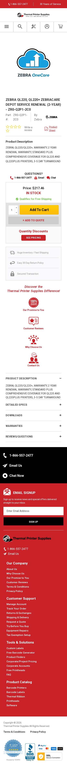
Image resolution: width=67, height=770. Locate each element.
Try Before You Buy (18, 626)
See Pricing (33, 237)
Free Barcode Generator (21, 652)
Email (41, 177)
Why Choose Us (15, 573)
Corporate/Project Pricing (22, 661)
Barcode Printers (16, 687)
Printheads (13, 701)
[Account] (47, 27)
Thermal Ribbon (16, 696)
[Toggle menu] (6, 27)
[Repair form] (33, 27)
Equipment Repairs (17, 630)
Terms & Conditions (18, 586)
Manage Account (16, 604)
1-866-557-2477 (23, 177)
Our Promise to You (18, 577)
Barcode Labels (16, 692)
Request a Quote (16, 621)
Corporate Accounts (18, 665)
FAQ (9, 674)
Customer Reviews (17, 582)
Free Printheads (16, 670)
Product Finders (16, 657)
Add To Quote (34, 220)
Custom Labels (15, 648)
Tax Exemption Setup (19, 635)
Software (12, 705)
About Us (12, 569)
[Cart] (60, 27)
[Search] (20, 27)
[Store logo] (27, 539)
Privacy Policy (15, 591)
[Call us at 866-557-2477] (5, 549)
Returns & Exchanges (19, 613)
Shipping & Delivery (18, 617)
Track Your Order (16, 608)
